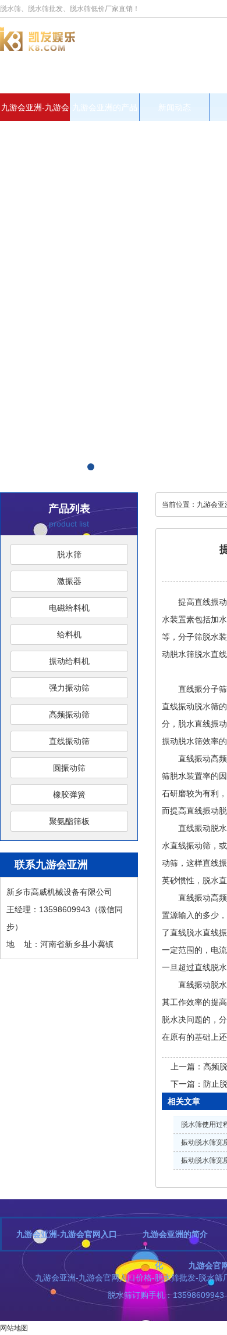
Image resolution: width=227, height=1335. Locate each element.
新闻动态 (174, 107)
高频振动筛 (69, 714)
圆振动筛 (69, 767)
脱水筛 (69, 554)
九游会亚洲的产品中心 (104, 112)
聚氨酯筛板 (69, 821)
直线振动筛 (69, 741)
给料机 (69, 634)
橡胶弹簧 (69, 794)
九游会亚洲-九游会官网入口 (35, 112)
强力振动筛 (69, 687)
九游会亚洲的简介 (175, 1234)
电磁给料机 (69, 607)
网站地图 (14, 1328)
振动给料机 (69, 661)
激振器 (69, 581)
